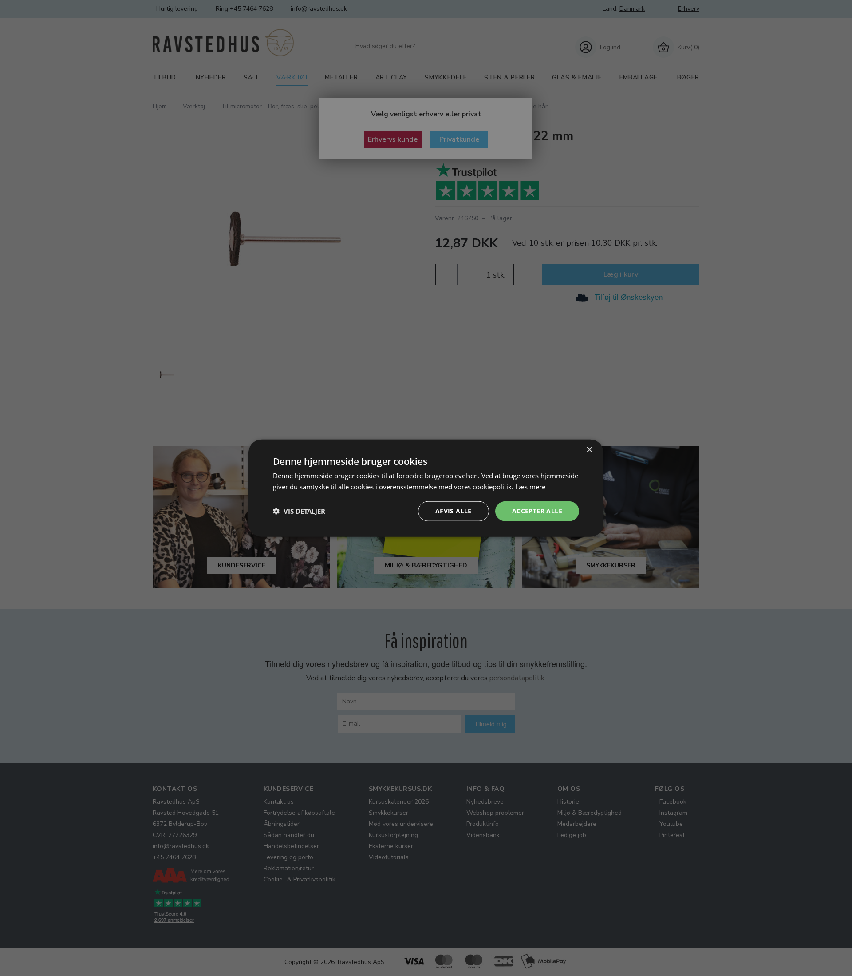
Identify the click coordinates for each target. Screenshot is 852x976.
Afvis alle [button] (453, 511)
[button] (299, 511)
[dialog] (426, 488)
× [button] (589, 450)
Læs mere (530, 486)
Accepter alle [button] (537, 511)
